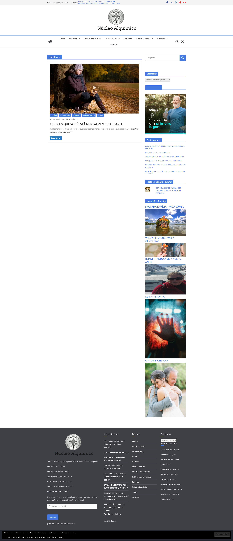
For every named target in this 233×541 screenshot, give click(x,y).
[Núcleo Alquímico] (50, 41)
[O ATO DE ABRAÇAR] (165, 364)
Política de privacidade (141, 477)
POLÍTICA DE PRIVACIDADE (57, 471)
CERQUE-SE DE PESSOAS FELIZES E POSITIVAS (96, 2)
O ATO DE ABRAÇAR (156, 360)
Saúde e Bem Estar (140, 487)
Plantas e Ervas (138, 467)
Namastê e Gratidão (169, 474)
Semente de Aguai (168, 454)
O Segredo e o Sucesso (170, 449)
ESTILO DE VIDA (111, 38)
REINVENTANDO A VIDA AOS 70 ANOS (163, 260)
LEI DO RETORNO (155, 296)
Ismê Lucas (74, 119)
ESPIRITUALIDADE (91, 38)
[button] (78, 38)
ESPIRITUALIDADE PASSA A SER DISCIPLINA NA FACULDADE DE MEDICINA (168, 190)
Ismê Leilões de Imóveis (170, 484)
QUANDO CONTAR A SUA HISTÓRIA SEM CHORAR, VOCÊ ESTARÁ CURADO (116, 496)
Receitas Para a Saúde (170, 459)
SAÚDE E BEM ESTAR (89, 115)
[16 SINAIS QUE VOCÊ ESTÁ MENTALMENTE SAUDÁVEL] (94, 89)
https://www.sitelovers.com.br (59, 481)
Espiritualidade (138, 446)
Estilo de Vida (137, 451)
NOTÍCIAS (128, 38)
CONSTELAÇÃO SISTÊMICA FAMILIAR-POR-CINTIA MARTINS (114, 444)
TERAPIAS (161, 38)
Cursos (135, 441)
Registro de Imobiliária (170, 494)
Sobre (112, 44)
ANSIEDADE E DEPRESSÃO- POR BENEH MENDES (164, 157)
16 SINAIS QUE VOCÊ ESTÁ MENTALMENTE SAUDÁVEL (86, 124)
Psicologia (136, 482)
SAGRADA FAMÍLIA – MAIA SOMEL (164, 206)
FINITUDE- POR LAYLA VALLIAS (157, 153)
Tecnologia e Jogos (168, 479)
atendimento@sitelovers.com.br (60, 486)
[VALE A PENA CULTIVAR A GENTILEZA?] (165, 245)
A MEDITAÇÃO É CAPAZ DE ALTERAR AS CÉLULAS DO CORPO (114, 507)
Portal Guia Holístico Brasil (171, 489)
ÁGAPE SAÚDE (153, 87)
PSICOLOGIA (76, 115)
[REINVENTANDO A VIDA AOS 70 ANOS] (165, 266)
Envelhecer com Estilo (170, 469)
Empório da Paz (167, 499)
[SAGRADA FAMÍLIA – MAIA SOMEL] (165, 210)
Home (62, 38)
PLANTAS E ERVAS (143, 38)
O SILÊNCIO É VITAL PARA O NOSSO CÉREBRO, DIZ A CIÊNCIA (115, 477)
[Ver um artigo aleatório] (183, 41)
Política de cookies (57, 537)
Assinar (53, 517)
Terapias (135, 497)
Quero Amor (166, 464)
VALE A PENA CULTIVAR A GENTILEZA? (159, 239)
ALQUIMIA (73, 38)
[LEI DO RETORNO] (165, 300)
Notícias (135, 461)
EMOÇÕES (54, 115)
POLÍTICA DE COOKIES (56, 466)
